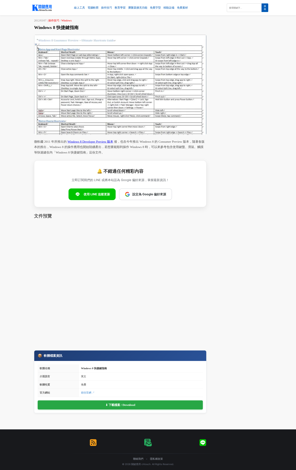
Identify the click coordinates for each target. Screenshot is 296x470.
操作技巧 (106, 7)
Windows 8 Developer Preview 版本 (90, 141)
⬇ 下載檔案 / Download (120, 405)
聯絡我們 (138, 458)
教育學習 (120, 7)
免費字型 (155, 7)
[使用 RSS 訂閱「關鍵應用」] (93, 442)
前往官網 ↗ (88, 392)
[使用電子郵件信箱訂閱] (148, 442)
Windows (66, 20)
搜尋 (265, 7)
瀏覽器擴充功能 (137, 7)
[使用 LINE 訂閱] (202, 442)
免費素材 (182, 7)
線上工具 (79, 7)
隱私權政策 (156, 458)
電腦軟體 (93, 7)
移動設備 (168, 7)
